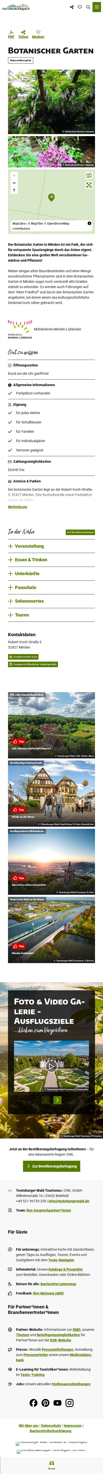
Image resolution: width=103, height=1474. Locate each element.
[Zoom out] (14, 183)
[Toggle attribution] (89, 223)
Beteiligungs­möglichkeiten (58, 1335)
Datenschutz (51, 1426)
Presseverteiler (36, 1355)
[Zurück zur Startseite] (16, 7)
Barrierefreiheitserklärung (50, 1431)
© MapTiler (35, 223)
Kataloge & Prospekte (65, 1269)
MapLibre (19, 223)
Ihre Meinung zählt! (48, 1293)
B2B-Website (60, 1340)
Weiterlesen (17, 507)
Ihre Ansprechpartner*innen (48, 1210)
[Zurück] (46, 1100)
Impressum (73, 1426)
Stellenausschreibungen (71, 1384)
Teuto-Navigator (61, 1260)
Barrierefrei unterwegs (58, 1284)
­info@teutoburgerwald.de (68, 1201)
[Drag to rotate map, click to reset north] (14, 190)
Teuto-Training (32, 1375)
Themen (22, 1335)
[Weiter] (58, 1100)
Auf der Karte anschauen (80, 532)
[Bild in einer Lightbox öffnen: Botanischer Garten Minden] (51, 102)
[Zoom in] (14, 175)
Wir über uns (28, 1426)
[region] (51, 201)
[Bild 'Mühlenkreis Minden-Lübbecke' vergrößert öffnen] (20, 329)
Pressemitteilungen (57, 1349)
